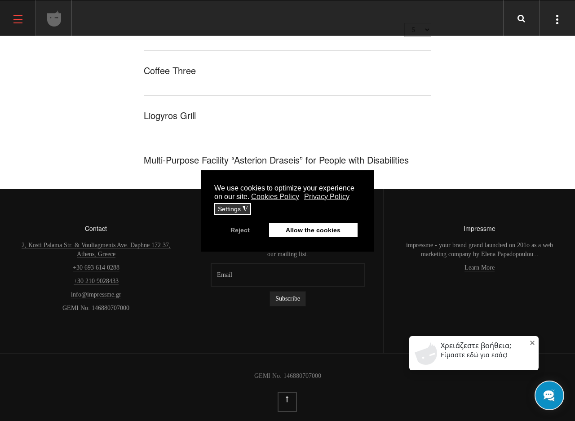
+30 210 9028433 (96, 281)
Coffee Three (170, 70)
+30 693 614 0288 (96, 267)
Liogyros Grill (170, 115)
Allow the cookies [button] (313, 230)
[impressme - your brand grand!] (54, 18)
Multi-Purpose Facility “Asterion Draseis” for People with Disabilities (276, 159)
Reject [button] (240, 230)
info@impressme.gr (96, 294)
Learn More (479, 267)
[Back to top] (287, 402)
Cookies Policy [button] (275, 196)
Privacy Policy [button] (326, 196)
